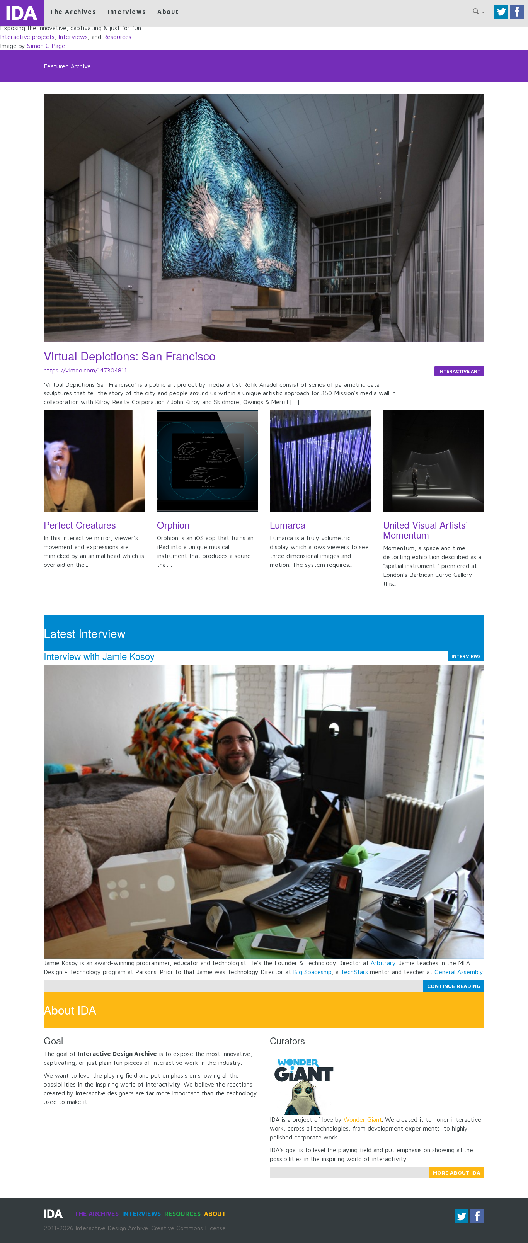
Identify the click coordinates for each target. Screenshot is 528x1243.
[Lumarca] (320, 461)
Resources (117, 36)
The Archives (72, 11)
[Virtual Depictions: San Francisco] (264, 217)
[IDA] (22, 13)
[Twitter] (501, 10)
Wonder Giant (363, 1119)
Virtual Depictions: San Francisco (130, 355)
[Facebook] (517, 10)
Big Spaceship (312, 971)
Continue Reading (453, 986)
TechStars (354, 971)
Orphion (173, 524)
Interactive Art (459, 371)
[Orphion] (208, 461)
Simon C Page (46, 45)
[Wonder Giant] (303, 1081)
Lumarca (287, 524)
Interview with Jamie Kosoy (99, 656)
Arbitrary (383, 962)
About (168, 11)
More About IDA (456, 1172)
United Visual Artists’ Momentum (425, 529)
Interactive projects (27, 36)
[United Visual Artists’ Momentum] (434, 461)
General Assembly (458, 971)
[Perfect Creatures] (94, 461)
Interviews (126, 11)
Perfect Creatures (80, 524)
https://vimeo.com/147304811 (85, 370)
